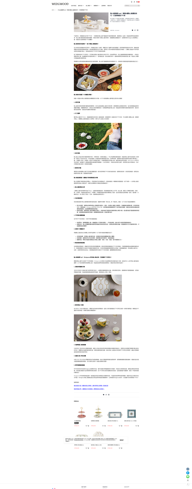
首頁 (53, 10)
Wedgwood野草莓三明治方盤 (94, 207)
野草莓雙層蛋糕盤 (78, 369)
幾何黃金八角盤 (78, 308)
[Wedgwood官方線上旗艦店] (60, 3)
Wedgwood (97, 261)
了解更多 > (67, 441)
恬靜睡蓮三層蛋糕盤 (79, 348)
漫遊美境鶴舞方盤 (78, 270)
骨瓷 (98, 106)
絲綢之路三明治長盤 (79, 359)
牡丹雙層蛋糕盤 (83, 158)
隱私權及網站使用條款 (78, 440)
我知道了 (122, 440)
